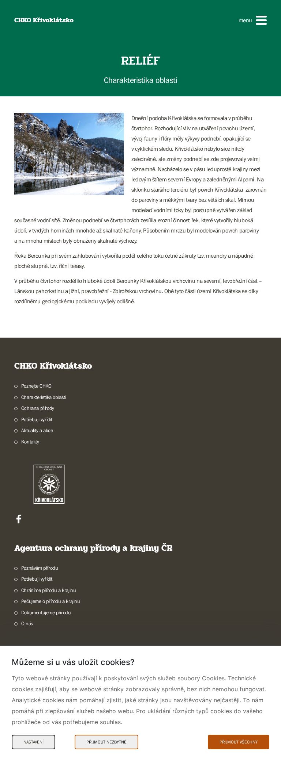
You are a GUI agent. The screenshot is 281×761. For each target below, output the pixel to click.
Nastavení (33, 742)
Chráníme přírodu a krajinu (48, 590)
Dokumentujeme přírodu (46, 612)
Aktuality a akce (37, 430)
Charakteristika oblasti (43, 397)
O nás (27, 623)
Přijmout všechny (239, 742)
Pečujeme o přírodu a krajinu (50, 601)
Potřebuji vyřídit (36, 419)
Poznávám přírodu (39, 568)
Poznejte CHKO (36, 386)
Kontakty (30, 442)
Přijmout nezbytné (106, 742)
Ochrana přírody (37, 408)
